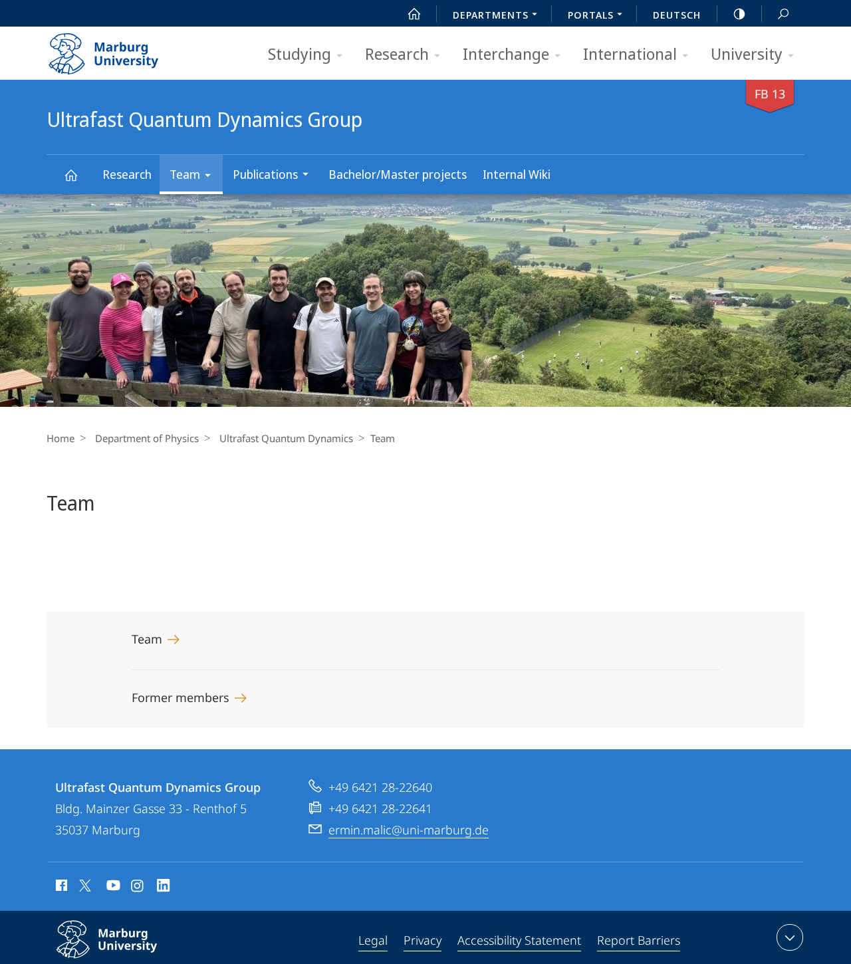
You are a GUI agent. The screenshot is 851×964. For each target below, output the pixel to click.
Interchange (506, 53)
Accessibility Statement (519, 940)
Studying (299, 53)
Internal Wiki (516, 174)
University (747, 53)
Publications (265, 174)
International (630, 53)
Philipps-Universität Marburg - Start (130, 49)
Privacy (422, 940)
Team (185, 174)
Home (60, 438)
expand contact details (790, 937)
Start (414, 13)
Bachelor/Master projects (397, 174)
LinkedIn (164, 887)
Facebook (60, 887)
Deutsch (677, 14)
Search (783, 13)
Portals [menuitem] (591, 14)
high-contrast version (739, 13)
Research (397, 53)
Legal (373, 940)
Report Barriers (638, 940)
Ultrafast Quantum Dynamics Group (70, 174)
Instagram (138, 887)
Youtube (112, 887)
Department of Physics (147, 438)
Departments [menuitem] (491, 14)
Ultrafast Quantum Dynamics (286, 438)
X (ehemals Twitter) (85, 885)
